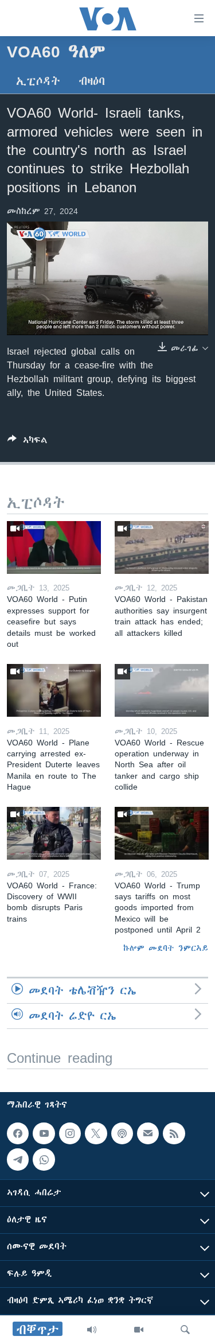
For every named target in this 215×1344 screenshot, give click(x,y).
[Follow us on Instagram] (70, 1133)
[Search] (185, 1329)
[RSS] (174, 1133)
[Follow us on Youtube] (43, 1133)
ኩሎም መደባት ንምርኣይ (165, 948)
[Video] (139, 1329)
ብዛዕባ (92, 81)
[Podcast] (122, 1133)
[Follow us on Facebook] (18, 1133)
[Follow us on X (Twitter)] (96, 1133)
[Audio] (92, 1329)
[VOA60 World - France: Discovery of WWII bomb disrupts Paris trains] (54, 833)
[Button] (27, 442)
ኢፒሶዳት (38, 81)
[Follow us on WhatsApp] (43, 1159)
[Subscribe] (148, 1133)
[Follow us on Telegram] (18, 1159)
